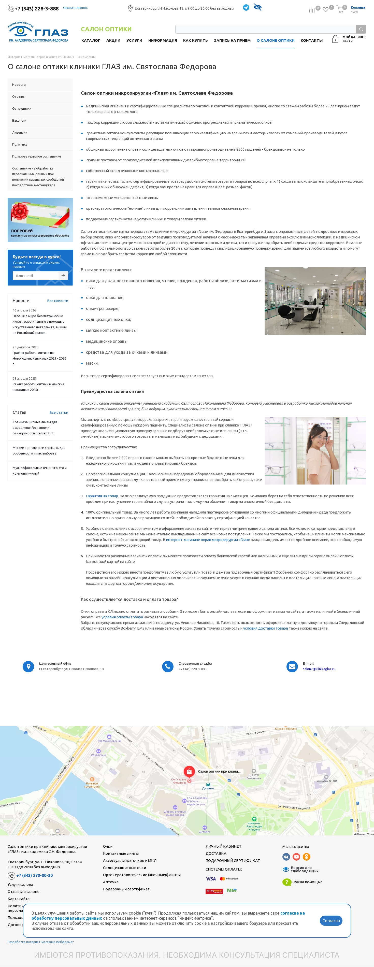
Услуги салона (20, 884)
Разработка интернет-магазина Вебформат (41, 942)
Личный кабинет (223, 846)
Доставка (216, 853)
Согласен (331, 920)
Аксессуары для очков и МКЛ (129, 860)
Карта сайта (19, 899)
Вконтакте (286, 857)
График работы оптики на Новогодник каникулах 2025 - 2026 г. (39, 358)
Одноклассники (306, 857)
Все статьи (59, 412)
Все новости (57, 301)
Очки (107, 846)
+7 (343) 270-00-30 (34, 875)
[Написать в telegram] (246, 7)
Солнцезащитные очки (124, 867)
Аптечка (111, 882)
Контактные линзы (121, 853)
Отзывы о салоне (23, 891)
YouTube (296, 857)
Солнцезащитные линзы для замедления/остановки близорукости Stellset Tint (35, 427)
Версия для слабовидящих (301, 869)
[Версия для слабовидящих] (257, 7)
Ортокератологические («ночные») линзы (142, 875)
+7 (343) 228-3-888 (37, 8)
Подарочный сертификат (126, 889)
